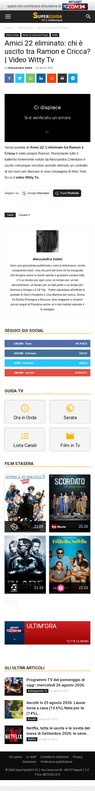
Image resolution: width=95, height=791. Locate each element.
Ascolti (32, 719)
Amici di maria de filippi (52, 28)
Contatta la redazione (54, 757)
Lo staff (31, 757)
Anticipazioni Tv (37, 690)
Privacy (77, 757)
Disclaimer (29, 762)
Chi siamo (15, 757)
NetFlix (32, 739)
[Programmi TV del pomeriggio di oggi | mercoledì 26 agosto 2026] (14, 686)
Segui (83, 353)
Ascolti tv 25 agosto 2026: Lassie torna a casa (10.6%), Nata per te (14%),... (56, 708)
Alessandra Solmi (20, 67)
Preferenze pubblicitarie (56, 762)
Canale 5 (24, 215)
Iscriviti (81, 372)
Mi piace (81, 343)
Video (55, 35)
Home (9, 28)
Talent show (25, 28)
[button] (88, 16)
